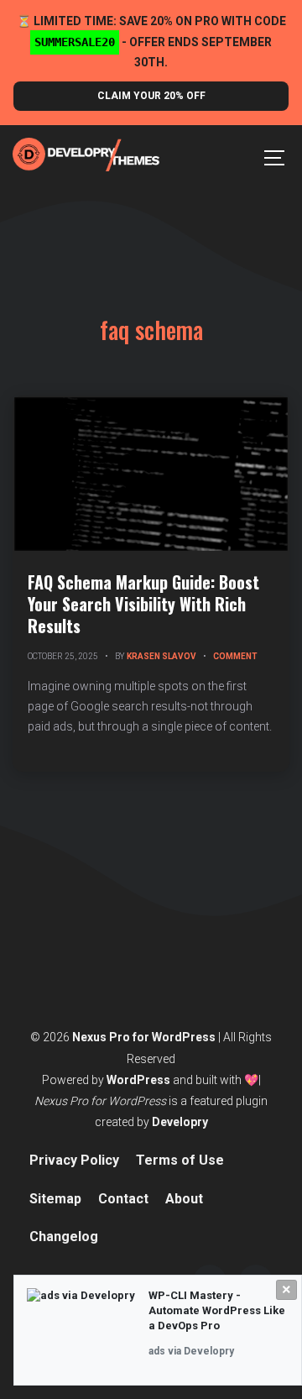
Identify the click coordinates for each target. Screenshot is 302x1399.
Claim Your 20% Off (151, 96)
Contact (123, 1199)
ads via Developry (191, 1351)
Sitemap (55, 1199)
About (184, 1199)
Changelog (63, 1236)
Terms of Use (180, 1160)
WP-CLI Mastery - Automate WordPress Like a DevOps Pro (216, 1310)
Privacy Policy (74, 1160)
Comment (235, 656)
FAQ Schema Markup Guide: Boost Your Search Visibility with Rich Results (143, 603)
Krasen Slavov (161, 656)
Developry (180, 1122)
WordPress (138, 1080)
